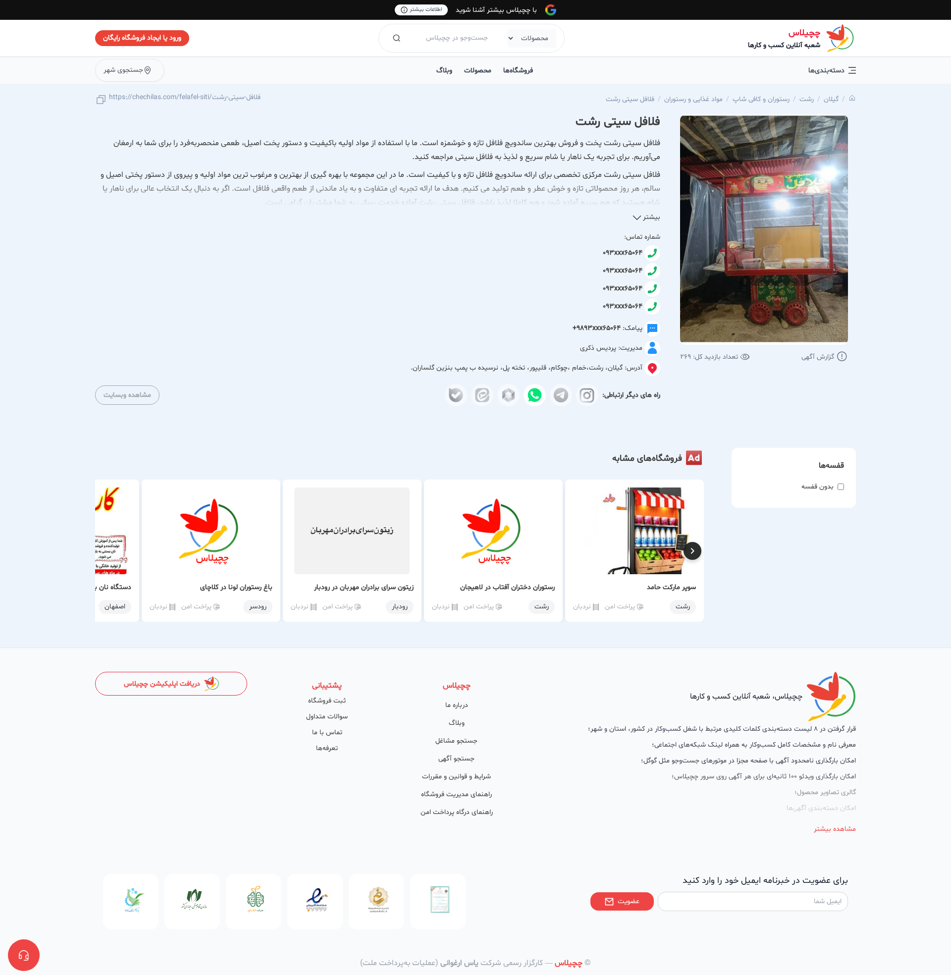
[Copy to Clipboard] (101, 100)
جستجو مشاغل (456, 741)
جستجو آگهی (456, 758)
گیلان (831, 99)
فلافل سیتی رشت (630, 99)
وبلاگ (444, 70)
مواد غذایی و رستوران (693, 99)
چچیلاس (804, 33)
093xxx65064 (622, 253)
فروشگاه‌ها (518, 70)
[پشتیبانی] (24, 955)
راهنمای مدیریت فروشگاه (456, 794)
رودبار (400, 606)
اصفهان (115, 606)
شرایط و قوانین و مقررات (456, 776)
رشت (806, 99)
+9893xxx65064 (597, 328)
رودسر (257, 606)
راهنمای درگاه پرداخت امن (457, 812)
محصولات (477, 70)
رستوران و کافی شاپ (761, 99)
